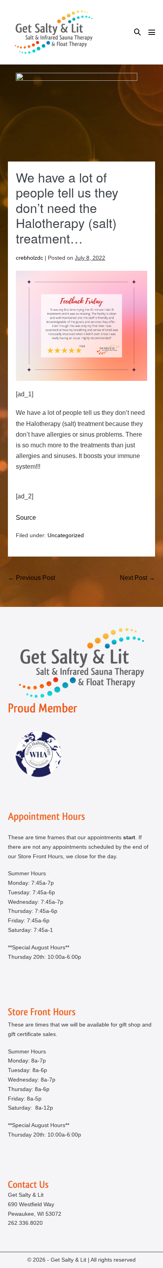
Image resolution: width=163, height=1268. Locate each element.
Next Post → (137, 577)
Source (26, 517)
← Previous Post (31, 577)
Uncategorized (65, 535)
